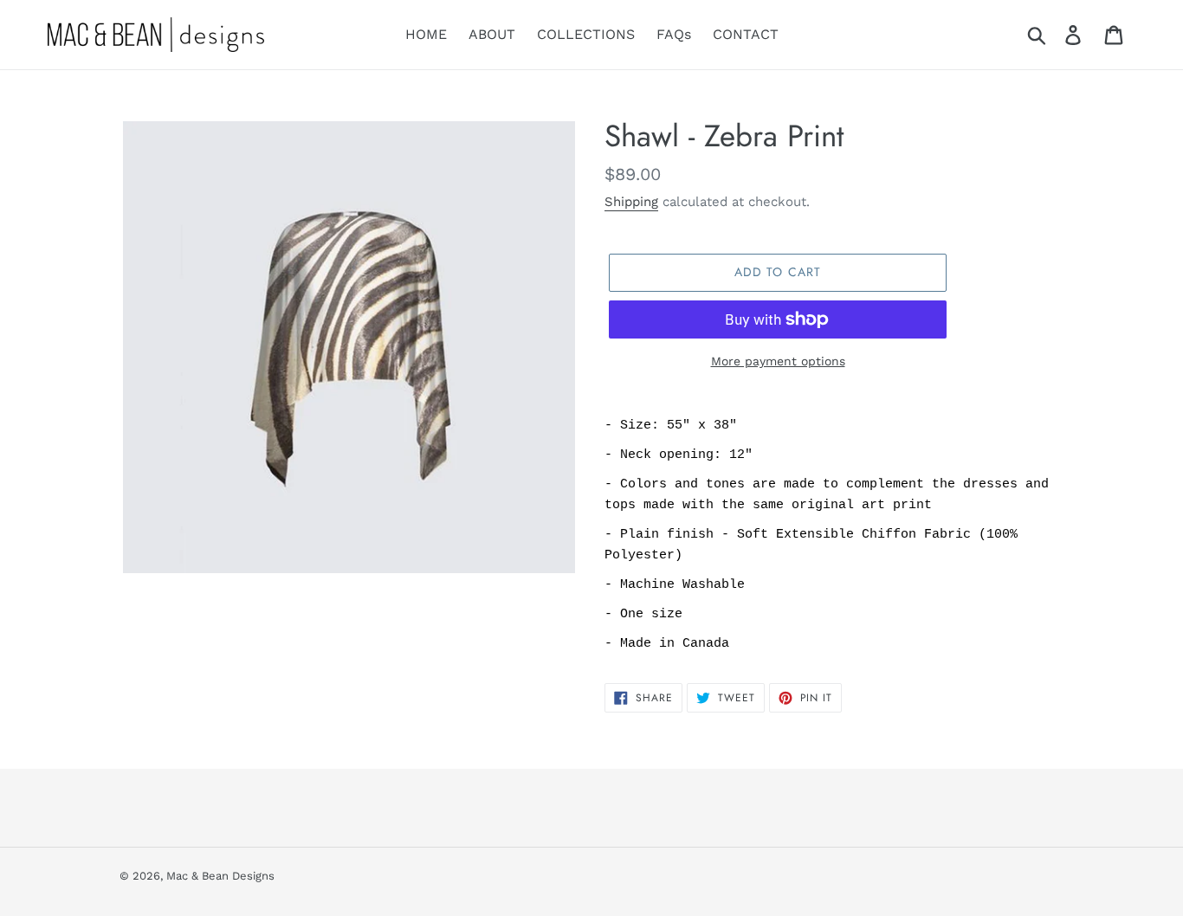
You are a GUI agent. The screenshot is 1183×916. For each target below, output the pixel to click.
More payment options (778, 361)
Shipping (631, 202)
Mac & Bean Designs (220, 875)
